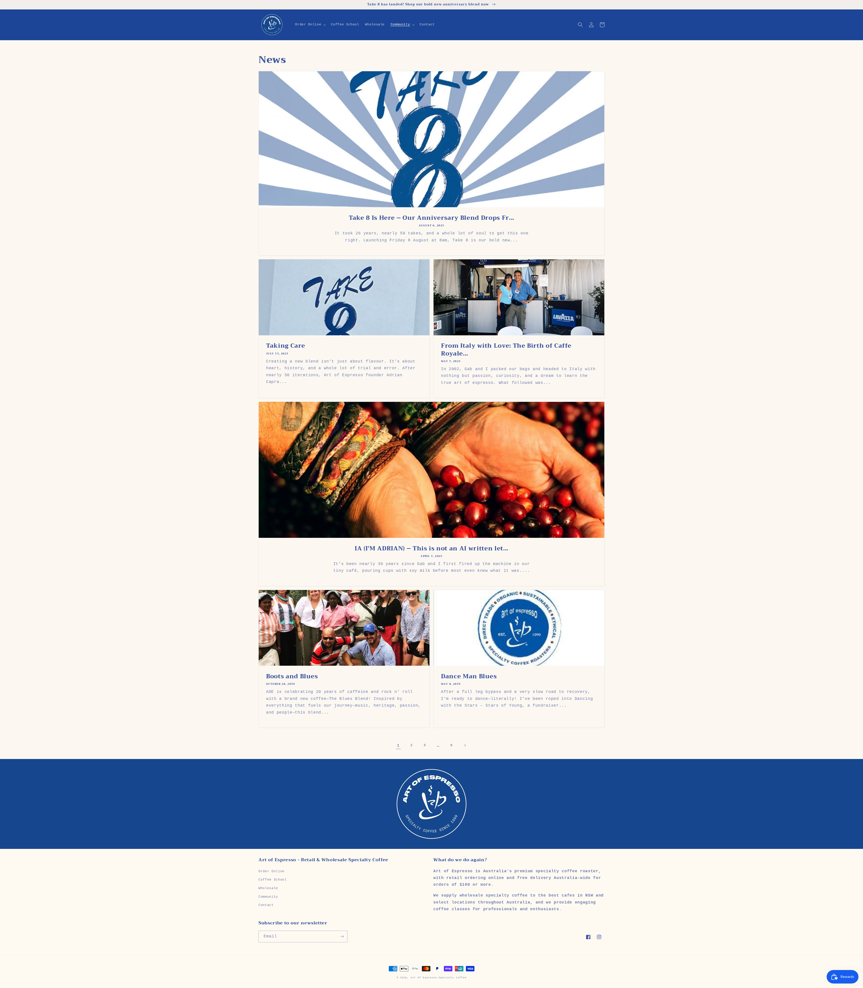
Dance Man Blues (469, 676)
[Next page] (464, 745)
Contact (266, 905)
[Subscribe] (341, 936)
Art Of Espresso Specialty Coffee (439, 977)
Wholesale (268, 888)
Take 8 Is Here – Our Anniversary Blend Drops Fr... (431, 218)
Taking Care (285, 345)
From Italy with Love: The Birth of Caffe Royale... (506, 349)
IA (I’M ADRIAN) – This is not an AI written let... (431, 548)
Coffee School (272, 880)
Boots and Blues (292, 676)
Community (268, 897)
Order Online (271, 871)
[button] (310, 25)
